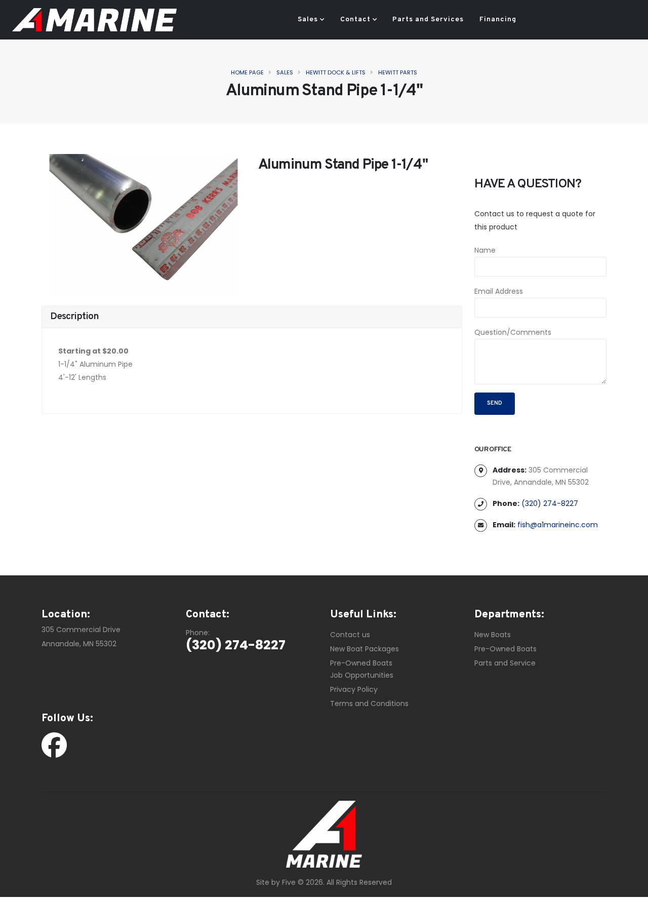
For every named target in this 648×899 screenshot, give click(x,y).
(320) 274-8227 (549, 503)
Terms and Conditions (369, 703)
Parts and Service (505, 663)
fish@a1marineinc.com (557, 525)
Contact (355, 19)
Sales (308, 19)
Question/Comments (512, 332)
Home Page (247, 72)
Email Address (498, 291)
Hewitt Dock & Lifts (336, 72)
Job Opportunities (361, 675)
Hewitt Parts (397, 72)
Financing (497, 19)
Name (485, 250)
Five (289, 882)
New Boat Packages (364, 649)
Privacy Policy (354, 689)
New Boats (492, 635)
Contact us (350, 635)
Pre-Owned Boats (361, 663)
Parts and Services (428, 19)
